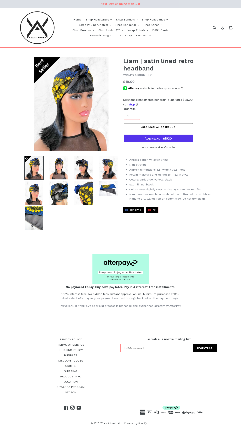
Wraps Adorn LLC (110, 423)
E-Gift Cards (160, 30)
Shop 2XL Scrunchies (94, 24)
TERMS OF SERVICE (70, 344)
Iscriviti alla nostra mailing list (168, 339)
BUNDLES (70, 355)
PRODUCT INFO (70, 376)
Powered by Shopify (135, 423)
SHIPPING (70, 371)
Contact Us (143, 35)
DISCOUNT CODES (70, 360)
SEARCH (70, 392)
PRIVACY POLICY (71, 339)
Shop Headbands (154, 19)
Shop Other (152, 24)
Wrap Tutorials (138, 30)
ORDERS (70, 366)
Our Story (125, 35)
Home (77, 19)
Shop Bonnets (126, 19)
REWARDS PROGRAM (71, 387)
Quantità (130, 109)
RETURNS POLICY (71, 350)
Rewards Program (102, 35)
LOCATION (71, 381)
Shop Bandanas (126, 24)
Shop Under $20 (109, 30)
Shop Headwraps (98, 19)
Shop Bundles (82, 30)
